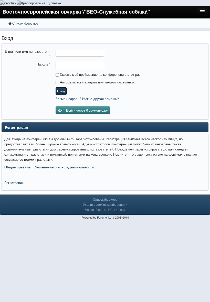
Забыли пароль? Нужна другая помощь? (87, 98)
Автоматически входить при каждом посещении (96, 82)
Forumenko (104, 217)
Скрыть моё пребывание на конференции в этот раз (99, 74)
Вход (61, 91)
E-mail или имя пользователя (27, 54)
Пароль (43, 64)
